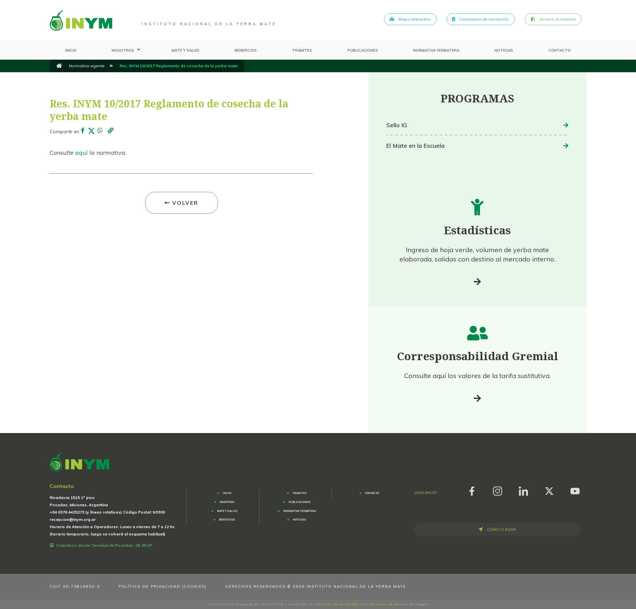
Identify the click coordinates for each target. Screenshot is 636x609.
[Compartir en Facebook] (82, 131)
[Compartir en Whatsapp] (100, 131)
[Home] (81, 20)
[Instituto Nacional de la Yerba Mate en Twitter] (549, 490)
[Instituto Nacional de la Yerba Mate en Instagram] (497, 490)
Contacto (560, 50)
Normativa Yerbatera (436, 50)
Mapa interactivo (414, 19)
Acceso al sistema (557, 19)
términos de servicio (389, 604)
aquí (82, 152)
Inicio (71, 50)
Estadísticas (477, 230)
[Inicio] (59, 66)
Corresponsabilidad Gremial (477, 356)
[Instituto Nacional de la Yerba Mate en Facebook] (471, 490)
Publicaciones (362, 50)
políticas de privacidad (337, 604)
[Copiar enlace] (110, 131)
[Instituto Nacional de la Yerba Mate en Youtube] (575, 490)
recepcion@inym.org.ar (73, 519)
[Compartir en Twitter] (91, 131)
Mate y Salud (185, 50)
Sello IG (396, 125)
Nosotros (123, 50)
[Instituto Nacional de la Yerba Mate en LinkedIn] (523, 490)
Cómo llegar (501, 529)
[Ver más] (477, 281)
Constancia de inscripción (483, 19)
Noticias (504, 50)
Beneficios (246, 50)
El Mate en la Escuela (415, 145)
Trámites (302, 50)
